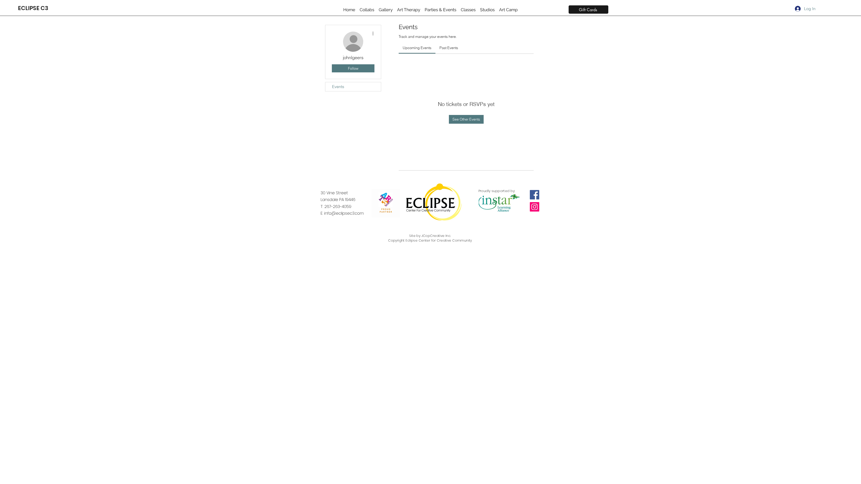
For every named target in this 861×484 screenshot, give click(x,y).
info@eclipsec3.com (344, 213)
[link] (417, 47)
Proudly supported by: (496, 191)
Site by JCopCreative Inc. (430, 235)
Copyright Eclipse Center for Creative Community (430, 240)
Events (338, 86)
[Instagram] (534, 207)
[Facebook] (534, 194)
